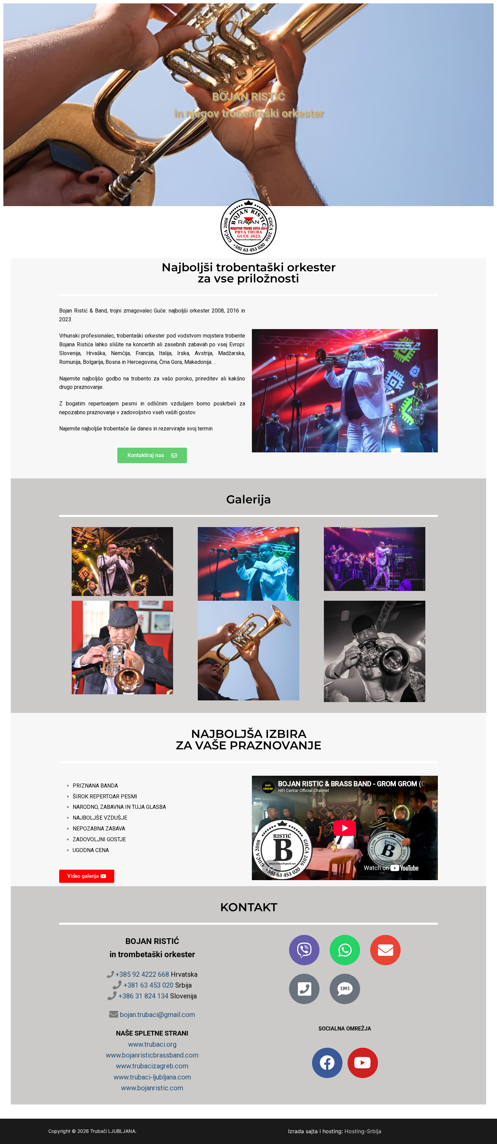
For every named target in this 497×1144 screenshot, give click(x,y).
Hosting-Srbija (363, 1131)
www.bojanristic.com (152, 1088)
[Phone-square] (304, 989)
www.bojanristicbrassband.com (152, 1055)
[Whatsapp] (345, 950)
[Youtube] (363, 1063)
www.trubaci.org (152, 1044)
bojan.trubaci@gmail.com (157, 1015)
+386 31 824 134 (143, 996)
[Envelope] (385, 950)
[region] (248, 104)
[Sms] (345, 989)
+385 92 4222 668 (142, 974)
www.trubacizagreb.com (152, 1066)
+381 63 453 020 (148, 985)
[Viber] (304, 950)
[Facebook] (327, 1063)
